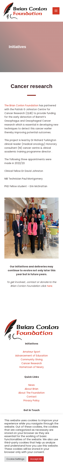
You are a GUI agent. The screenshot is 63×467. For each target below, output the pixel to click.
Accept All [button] (36, 459)
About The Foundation (31, 392)
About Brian (31, 389)
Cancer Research (31, 363)
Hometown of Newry (31, 367)
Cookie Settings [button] (15, 459)
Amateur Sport (31, 351)
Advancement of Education (31, 355)
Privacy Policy (31, 400)
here (49, 286)
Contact (32, 396)
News (31, 385)
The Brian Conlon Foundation (21, 105)
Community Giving (32, 359)
